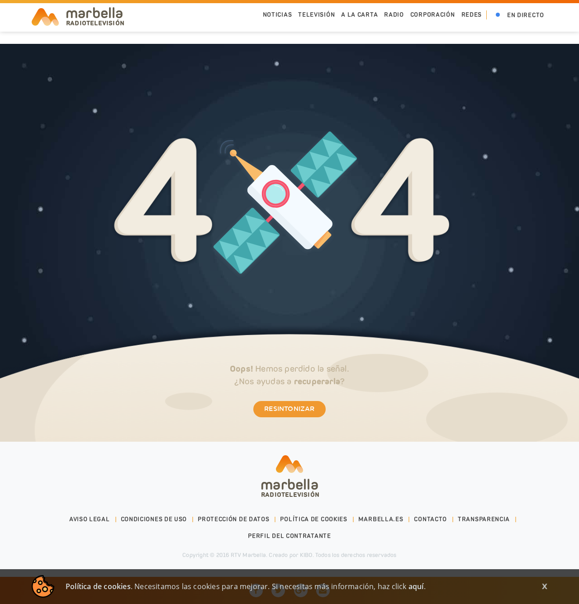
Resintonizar (289, 409)
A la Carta (359, 15)
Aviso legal (89, 519)
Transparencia (484, 519)
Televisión (316, 15)
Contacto (430, 519)
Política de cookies (313, 519)
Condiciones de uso (154, 519)
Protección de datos (233, 519)
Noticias (277, 15)
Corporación (432, 15)
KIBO (306, 555)
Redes (471, 15)
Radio (394, 15)
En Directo (525, 15)
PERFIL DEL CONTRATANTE (289, 536)
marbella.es (380, 519)
